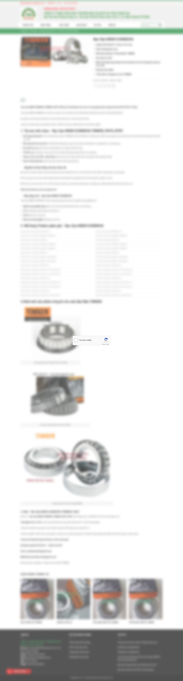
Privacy (103, 344)
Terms (107, 344)
